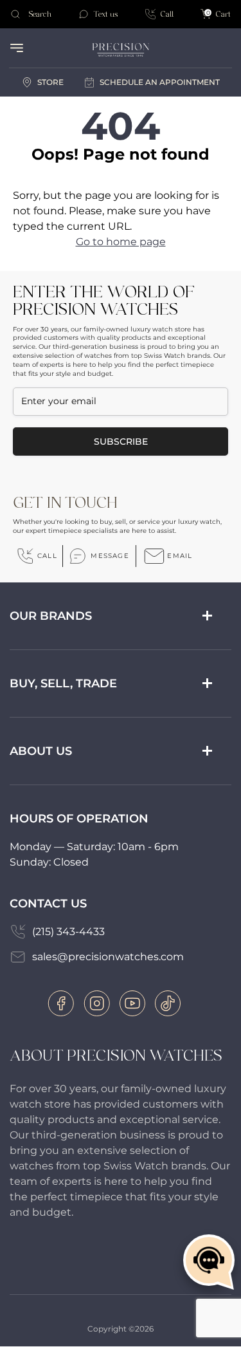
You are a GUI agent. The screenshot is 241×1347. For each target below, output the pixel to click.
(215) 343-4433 (68, 931)
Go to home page (121, 242)
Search (39, 14)
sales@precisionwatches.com (108, 957)
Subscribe (121, 441)
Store (50, 82)
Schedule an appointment (160, 82)
